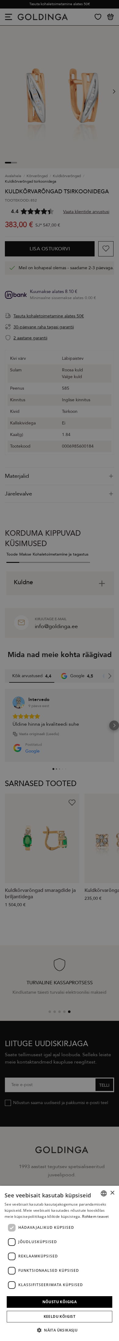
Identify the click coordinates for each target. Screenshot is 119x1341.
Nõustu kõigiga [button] (59, 1301)
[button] (59, 1330)
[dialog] (59, 1263)
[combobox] (104, 1193)
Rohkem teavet (95, 1216)
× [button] (112, 1193)
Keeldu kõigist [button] (60, 1316)
